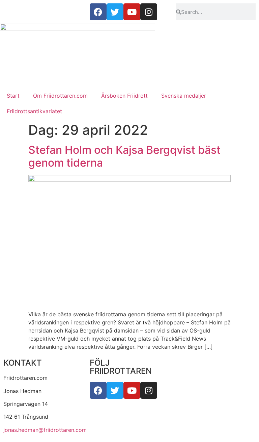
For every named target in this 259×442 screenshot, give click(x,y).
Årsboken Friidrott (124, 95)
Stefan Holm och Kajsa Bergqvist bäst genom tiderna (124, 156)
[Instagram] (148, 390)
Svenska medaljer (183, 95)
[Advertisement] (129, 34)
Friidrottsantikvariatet (34, 111)
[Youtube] (131, 390)
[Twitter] (115, 390)
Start (13, 95)
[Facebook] (98, 390)
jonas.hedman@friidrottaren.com (45, 429)
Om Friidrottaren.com (60, 95)
